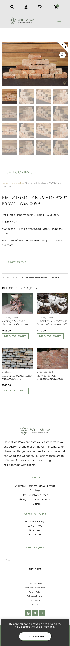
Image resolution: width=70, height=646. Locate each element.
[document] (35, 323)
